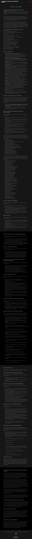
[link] (11, 2)
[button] (30, 2)
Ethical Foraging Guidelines (23, 158)
